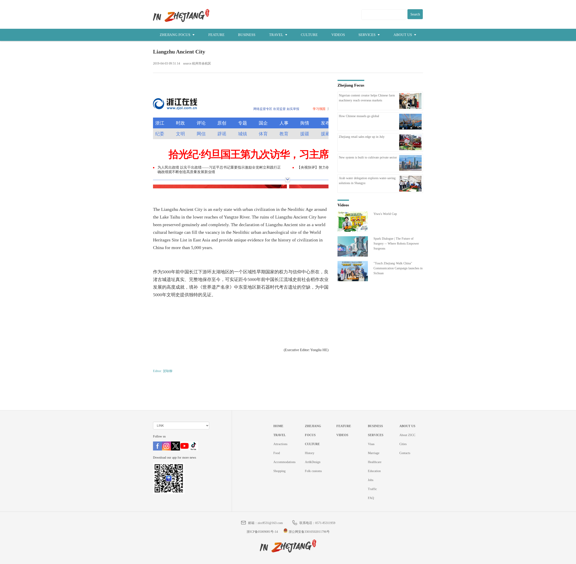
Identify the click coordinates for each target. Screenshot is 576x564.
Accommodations (284, 462)
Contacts (404, 453)
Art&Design (312, 462)
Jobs (370, 480)
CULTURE (309, 35)
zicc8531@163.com (270, 523)
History (309, 453)
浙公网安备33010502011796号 (309, 531)
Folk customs (313, 471)
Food (276, 453)
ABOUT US (403, 35)
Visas (371, 444)
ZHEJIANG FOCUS (175, 35)
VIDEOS (338, 35)
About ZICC (407, 435)
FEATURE (216, 35)
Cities (403, 444)
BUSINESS (246, 35)
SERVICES (367, 35)
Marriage (373, 453)
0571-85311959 (325, 523)
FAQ (371, 498)
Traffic (372, 489)
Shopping (279, 471)
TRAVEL (276, 35)
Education (374, 471)
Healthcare (374, 462)
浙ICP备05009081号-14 (262, 531)
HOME (278, 426)
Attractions (280, 444)
